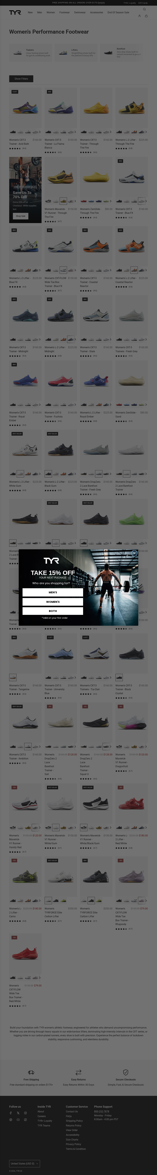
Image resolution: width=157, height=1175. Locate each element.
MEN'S (53, 592)
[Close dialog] (134, 553)
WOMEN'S (53, 602)
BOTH (53, 611)
